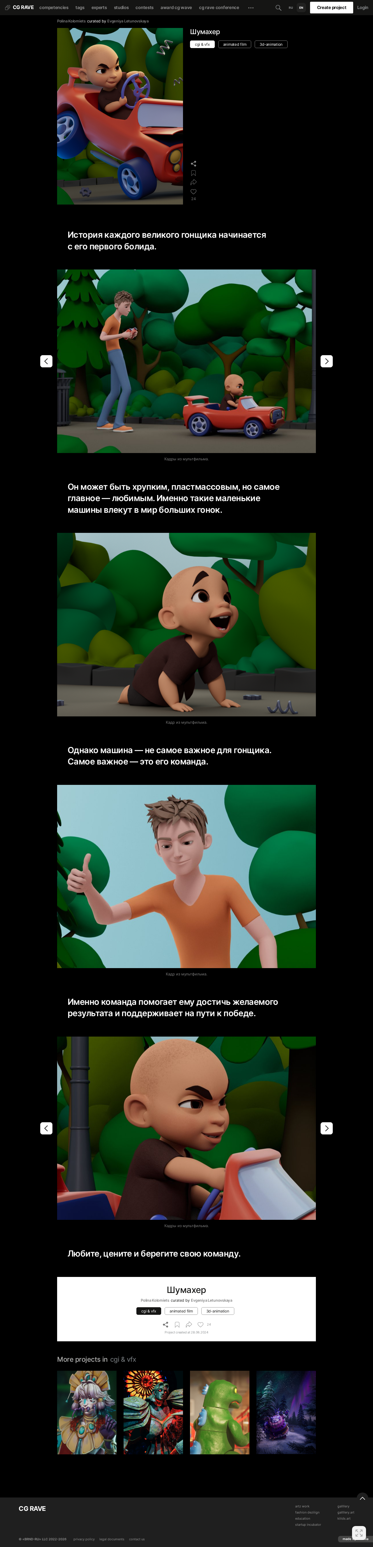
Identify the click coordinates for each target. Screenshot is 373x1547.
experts (99, 7)
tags (80, 7)
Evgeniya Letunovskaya (128, 21)
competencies (53, 7)
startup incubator (308, 1525)
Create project (331, 7)
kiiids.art (344, 1518)
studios (121, 7)
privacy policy (84, 1539)
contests (145, 7)
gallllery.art (345, 1512)
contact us (137, 1539)
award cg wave (176, 7)
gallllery (343, 1506)
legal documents (111, 1539)
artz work (302, 1506)
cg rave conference (219, 7)
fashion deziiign (307, 1512)
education (302, 1518)
